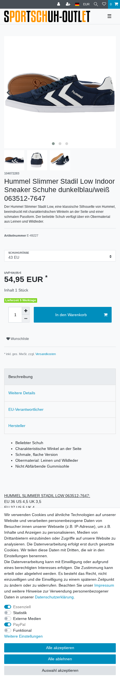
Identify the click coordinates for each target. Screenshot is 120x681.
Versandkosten (45, 354)
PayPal (19, 624)
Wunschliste (19, 339)
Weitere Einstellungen (23, 636)
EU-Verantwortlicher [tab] (26, 409)
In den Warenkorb (71, 314)
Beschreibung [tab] (20, 376)
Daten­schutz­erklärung (54, 597)
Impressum (104, 585)
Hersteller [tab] (16, 425)
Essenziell (22, 607)
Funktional (22, 630)
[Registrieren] (68, 4)
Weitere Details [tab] (21, 393)
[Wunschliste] (104, 4)
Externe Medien (27, 618)
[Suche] (96, 4)
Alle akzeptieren (60, 647)
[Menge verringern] (26, 319)
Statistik (20, 612)
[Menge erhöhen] (26, 311)
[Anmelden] (59, 4)
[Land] (77, 4)
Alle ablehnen (60, 659)
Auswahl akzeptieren (60, 670)
